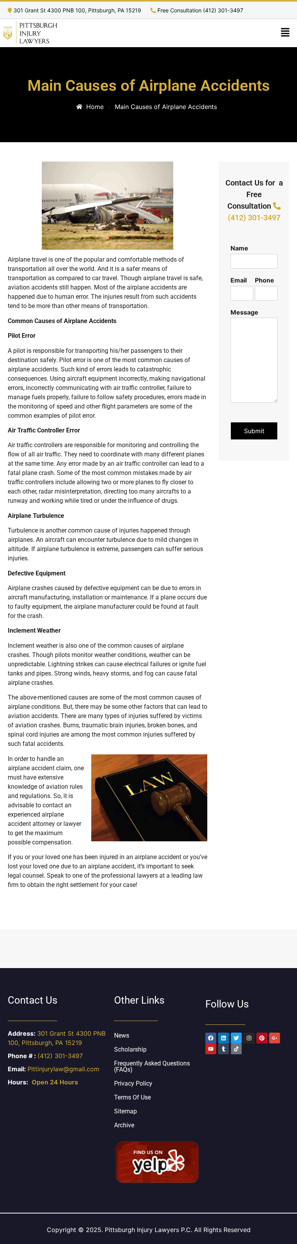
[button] (285, 33)
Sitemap (125, 1111)
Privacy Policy (133, 1083)
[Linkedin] (223, 1038)
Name (239, 248)
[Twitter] (236, 1038)
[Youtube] (210, 1048)
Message (244, 312)
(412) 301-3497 (60, 1056)
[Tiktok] (236, 1048)
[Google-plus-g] (274, 1038)
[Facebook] (210, 1038)
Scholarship (130, 1049)
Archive (124, 1125)
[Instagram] (249, 1038)
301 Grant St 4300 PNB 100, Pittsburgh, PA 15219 (77, 10)
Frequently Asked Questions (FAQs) (152, 1066)
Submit (254, 431)
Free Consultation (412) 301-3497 (199, 10)
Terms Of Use (132, 1097)
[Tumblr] (223, 1048)
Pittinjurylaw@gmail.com (63, 1069)
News (121, 1035)
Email (238, 280)
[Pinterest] (261, 1038)
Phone (264, 280)
